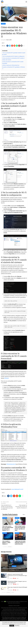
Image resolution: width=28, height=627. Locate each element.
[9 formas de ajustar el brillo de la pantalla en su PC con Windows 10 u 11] (14, 563)
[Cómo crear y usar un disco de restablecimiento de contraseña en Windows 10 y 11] (7, 521)
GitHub (6, 378)
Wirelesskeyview (11, 464)
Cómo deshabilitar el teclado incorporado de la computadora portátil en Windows (7, 507)
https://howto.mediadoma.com (18, 607)
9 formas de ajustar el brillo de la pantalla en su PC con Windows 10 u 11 (14, 569)
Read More (17, 625)
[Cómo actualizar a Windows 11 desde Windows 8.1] (7, 536)
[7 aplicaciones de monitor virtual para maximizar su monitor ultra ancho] (20, 536)
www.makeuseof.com (17, 489)
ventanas (3, 23)
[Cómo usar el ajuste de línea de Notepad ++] (4, 588)
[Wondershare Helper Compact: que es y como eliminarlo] (4, 583)
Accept (11, 625)
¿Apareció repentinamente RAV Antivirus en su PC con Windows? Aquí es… (17, 575)
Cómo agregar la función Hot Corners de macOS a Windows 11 (21, 506)
